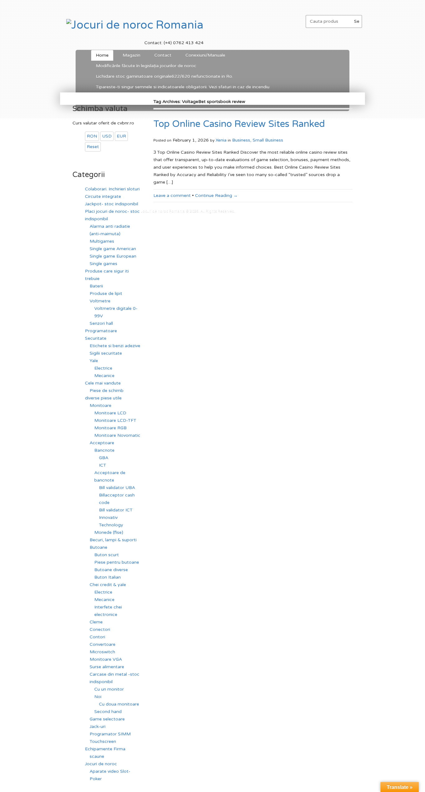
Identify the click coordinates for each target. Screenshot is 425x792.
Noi (97, 696)
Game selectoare (107, 719)
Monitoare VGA (106, 659)
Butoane (98, 547)
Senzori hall (101, 323)
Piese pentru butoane (116, 562)
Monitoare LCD (110, 413)
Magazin (131, 55)
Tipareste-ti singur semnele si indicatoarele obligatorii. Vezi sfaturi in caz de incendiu (182, 87)
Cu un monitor (109, 689)
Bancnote (104, 450)
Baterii (96, 286)
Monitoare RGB (110, 428)
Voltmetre (100, 301)
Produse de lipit (106, 293)
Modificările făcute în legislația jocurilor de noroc (146, 65)
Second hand (108, 711)
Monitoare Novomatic (117, 435)
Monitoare (100, 405)
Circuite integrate (103, 196)
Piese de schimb (107, 390)
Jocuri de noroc (101, 763)
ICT (102, 465)
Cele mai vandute (103, 383)
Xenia (221, 140)
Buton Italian (107, 577)
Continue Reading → (216, 195)
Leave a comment (172, 195)
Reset (93, 146)
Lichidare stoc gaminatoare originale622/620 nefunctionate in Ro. (164, 76)
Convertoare (102, 644)
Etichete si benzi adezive (115, 345)
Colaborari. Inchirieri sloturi (112, 189)
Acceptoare (102, 442)
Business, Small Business (257, 140)
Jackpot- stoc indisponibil (111, 204)
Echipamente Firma (105, 749)
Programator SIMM (110, 734)
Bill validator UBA (117, 487)
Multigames (102, 241)
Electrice (103, 368)
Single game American (113, 248)
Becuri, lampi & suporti (113, 540)
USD (107, 136)
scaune (97, 756)
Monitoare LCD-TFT (115, 420)
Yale (94, 360)
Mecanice (104, 375)
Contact (162, 55)
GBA (103, 457)
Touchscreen (103, 741)
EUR (121, 136)
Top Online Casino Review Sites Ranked (239, 124)
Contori (97, 637)
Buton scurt (106, 554)
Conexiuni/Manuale (205, 55)
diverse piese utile (103, 398)
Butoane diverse (111, 569)
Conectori (100, 629)
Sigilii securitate (106, 353)
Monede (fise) (108, 532)
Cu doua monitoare (119, 704)
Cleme (96, 622)
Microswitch (102, 652)
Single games (103, 263)
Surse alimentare (107, 666)
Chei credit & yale (108, 584)
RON (92, 136)
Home (102, 55)
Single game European (113, 256)
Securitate (95, 338)
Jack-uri (97, 726)
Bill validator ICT (116, 510)
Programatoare (101, 330)
